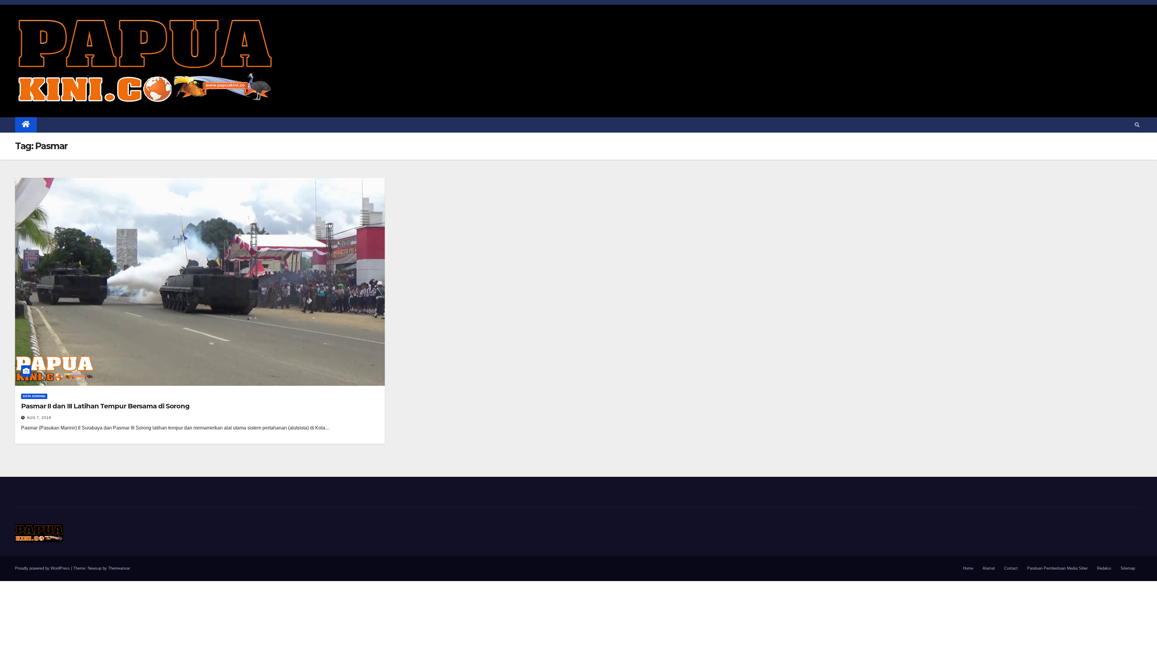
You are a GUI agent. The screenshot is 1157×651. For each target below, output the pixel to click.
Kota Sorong (34, 396)
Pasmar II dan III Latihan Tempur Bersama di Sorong (105, 406)
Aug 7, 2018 (39, 418)
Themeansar (119, 568)
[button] (1137, 124)
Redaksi (1104, 568)
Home (968, 568)
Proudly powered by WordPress (43, 568)
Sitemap (1128, 568)
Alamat (989, 568)
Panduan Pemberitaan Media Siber (1057, 568)
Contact (1011, 568)
